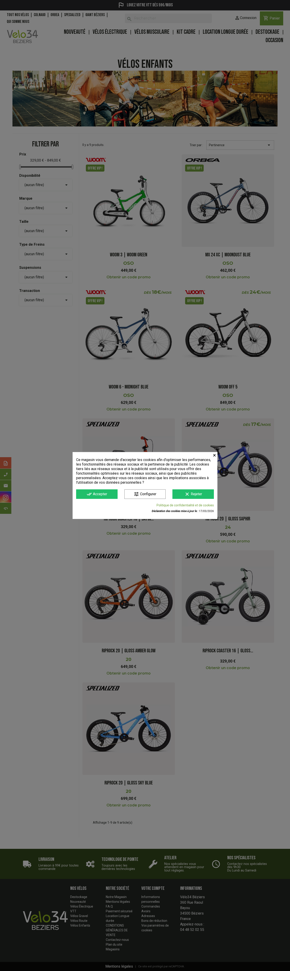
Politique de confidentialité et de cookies (185, 505)
